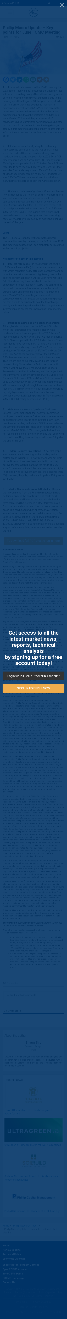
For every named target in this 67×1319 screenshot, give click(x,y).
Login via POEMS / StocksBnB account (33, 676)
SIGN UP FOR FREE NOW (33, 688)
